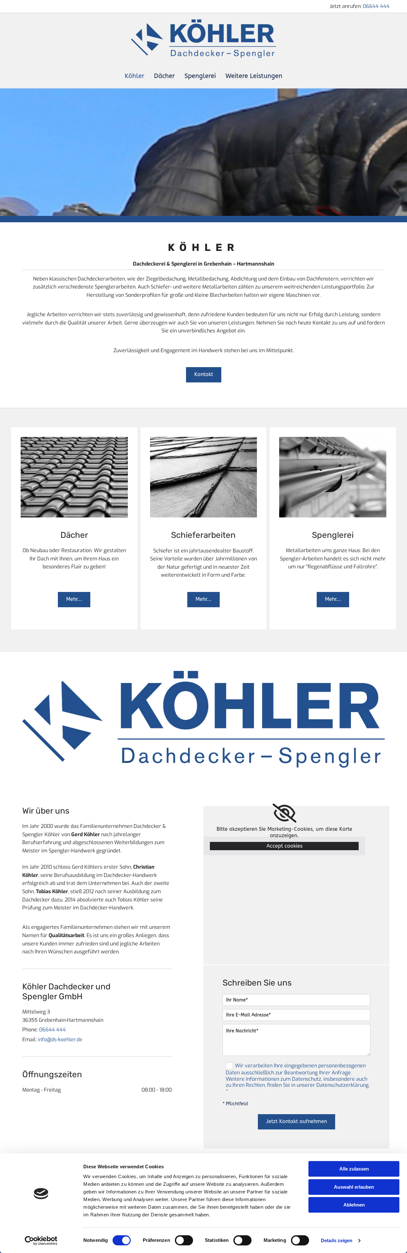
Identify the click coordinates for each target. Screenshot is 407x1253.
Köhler (134, 76)
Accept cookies (284, 846)
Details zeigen (336, 1240)
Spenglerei (200, 76)
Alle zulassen (354, 1168)
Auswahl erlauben (354, 1187)
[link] (284, 813)
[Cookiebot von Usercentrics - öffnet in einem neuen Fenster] (41, 1240)
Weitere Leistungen (253, 76)
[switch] (184, 1240)
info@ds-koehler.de (60, 1039)
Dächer (164, 76)
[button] (203, 374)
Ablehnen (354, 1204)
